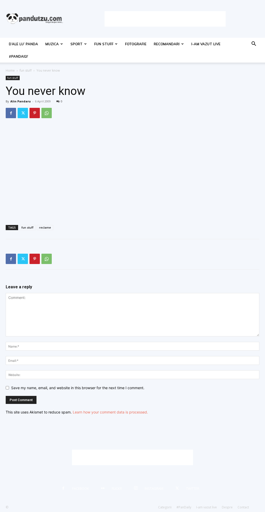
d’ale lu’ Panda (23, 44)
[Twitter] (23, 113)
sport (76, 44)
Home (10, 70)
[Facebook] (11, 113)
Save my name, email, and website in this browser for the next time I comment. (77, 388)
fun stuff (103, 44)
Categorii (165, 507)
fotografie (135, 44)
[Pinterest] (35, 113)
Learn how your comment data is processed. (110, 412)
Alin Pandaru (20, 101)
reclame (45, 227)
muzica (52, 44)
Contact (243, 507)
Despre (227, 507)
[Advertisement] (165, 19)
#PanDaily (18, 56)
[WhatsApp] (46, 113)
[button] (253, 44)
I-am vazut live (205, 44)
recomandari (167, 44)
